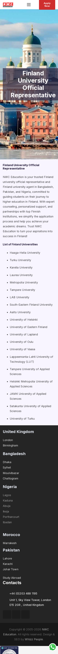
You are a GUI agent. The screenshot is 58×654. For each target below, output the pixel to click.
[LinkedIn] (25, 614)
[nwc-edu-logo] (8, 4)
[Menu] (29, 4)
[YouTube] (16, 614)
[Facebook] (7, 614)
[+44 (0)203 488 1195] (6, 593)
